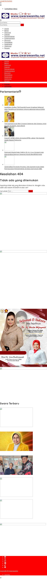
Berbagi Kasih (5, 476)
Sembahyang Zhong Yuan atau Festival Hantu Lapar (19, 498)
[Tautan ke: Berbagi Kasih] (16, 474)
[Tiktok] (5, 565)
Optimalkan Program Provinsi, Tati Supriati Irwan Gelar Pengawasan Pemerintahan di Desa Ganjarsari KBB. (24, 168)
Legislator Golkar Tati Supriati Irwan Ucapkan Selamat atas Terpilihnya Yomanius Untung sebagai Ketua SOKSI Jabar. (24, 109)
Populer (7, 84)
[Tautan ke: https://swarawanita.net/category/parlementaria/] (20, 91)
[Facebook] (5, 557)
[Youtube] (5, 563)
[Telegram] (5, 567)
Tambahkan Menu (10, 9)
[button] (22, 25)
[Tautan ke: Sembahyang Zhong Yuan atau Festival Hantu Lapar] (16, 496)
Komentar (7, 86)
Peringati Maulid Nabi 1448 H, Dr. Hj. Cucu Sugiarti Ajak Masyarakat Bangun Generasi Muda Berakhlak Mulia (24, 153)
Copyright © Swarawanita (9, 571)
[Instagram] (5, 561)
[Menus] (1, 3)
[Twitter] (5, 559)
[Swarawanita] (22, 18)
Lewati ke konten (6, 1)
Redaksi (7, 574)
